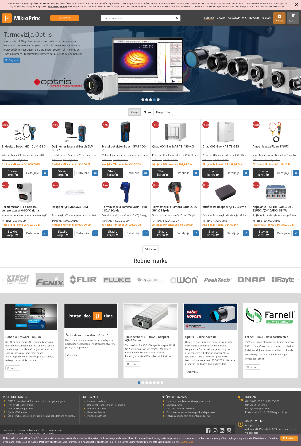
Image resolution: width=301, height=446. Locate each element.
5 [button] (158, 99)
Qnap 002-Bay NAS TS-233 (220, 146)
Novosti (254, 18)
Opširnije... (12, 368)
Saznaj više (187, 441)
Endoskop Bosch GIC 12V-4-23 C (24, 146)
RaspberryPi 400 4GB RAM (70, 206)
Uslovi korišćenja (96, 412)
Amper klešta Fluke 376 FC (271, 146)
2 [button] (146, 99)
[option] (150, 65)
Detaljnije (32, 173)
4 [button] (154, 99)
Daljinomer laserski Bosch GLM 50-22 (72, 148)
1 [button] (142, 99)
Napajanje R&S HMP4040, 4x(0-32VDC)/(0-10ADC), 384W (274, 208)
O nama (221, 18)
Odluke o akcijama (96, 408)
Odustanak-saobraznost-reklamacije (106, 405)
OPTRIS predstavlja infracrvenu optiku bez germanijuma (36, 401)
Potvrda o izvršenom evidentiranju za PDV (188, 416)
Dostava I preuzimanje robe (181, 408)
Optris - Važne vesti (18, 412)
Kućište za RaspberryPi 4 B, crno (224, 206)
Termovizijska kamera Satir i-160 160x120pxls (124, 208)
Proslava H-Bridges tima (20, 405)
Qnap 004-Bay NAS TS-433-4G (173, 146)
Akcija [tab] (134, 112)
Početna (209, 18)
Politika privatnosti (96, 416)
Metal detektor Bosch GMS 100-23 (124, 148)
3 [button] (150, 99)
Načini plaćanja (174, 405)
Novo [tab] (147, 112)
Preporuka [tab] (163, 112)
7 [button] (162, 382)
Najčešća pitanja (237, 18)
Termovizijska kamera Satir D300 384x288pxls (174, 208)
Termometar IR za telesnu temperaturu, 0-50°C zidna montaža (20, 210)
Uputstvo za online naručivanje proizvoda (188, 401)
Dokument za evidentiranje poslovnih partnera (191, 412)
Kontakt (267, 18)
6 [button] (158, 382)
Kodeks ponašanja (97, 401)
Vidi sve (150, 249)
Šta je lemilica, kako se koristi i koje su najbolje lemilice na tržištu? (41, 416)
